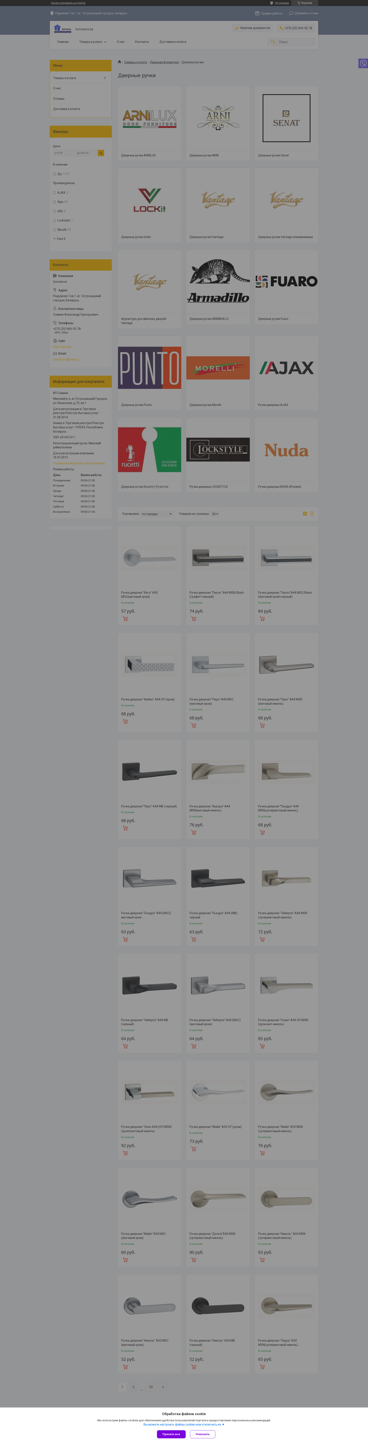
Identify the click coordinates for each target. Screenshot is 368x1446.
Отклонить (203, 1434)
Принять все (171, 1434)
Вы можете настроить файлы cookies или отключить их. (183, 1424)
